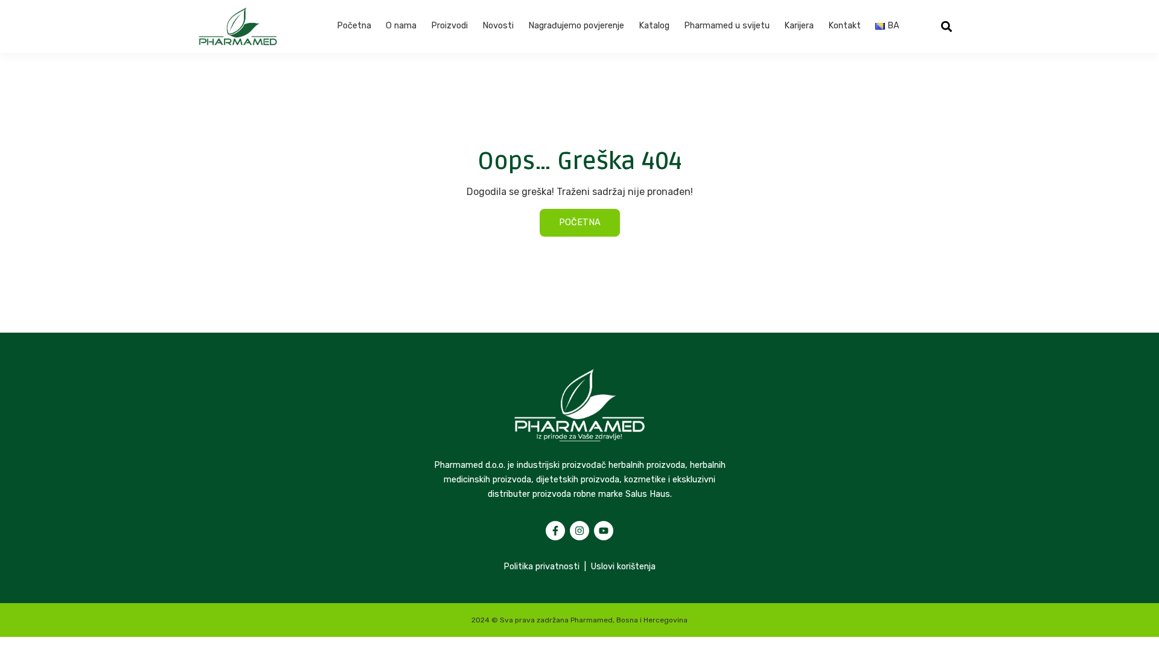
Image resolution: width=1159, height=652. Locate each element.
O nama (401, 26)
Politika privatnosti (541, 566)
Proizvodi (449, 26)
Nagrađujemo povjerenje (576, 26)
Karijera (799, 26)
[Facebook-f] (555, 530)
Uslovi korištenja (623, 566)
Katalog (654, 26)
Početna (354, 26)
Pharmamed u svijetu (727, 26)
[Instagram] (579, 530)
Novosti (498, 26)
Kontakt (844, 26)
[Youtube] (603, 530)
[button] (947, 26)
